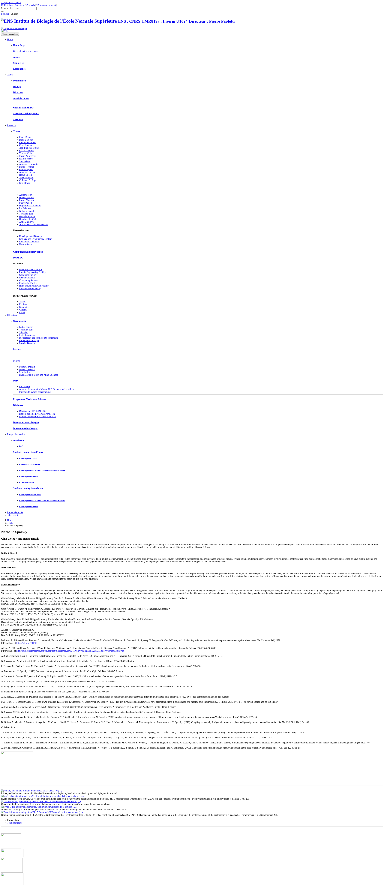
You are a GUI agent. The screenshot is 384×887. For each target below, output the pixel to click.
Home (10, 39)
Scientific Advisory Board (26, 113)
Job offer (23, 332)
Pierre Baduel (25, 137)
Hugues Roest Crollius (30, 205)
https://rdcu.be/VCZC (26, 643)
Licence (17, 349)
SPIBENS (18, 119)
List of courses (26, 327)
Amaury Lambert (27, 172)
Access (16, 57)
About (10, 74)
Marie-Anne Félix (27, 156)
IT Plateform (7, 5)
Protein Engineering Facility (32, 272)
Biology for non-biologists (26, 422)
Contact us (18, 63)
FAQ (21, 446)
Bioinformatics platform (30, 269)
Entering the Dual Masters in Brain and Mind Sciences (42, 470)
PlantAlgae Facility (28, 283)
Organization (20, 321)
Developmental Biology (30, 236)
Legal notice (19, 69)
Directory (19, 5)
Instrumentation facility (30, 288)
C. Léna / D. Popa (27, 180)
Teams (16, 131)
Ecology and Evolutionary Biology (35, 239)
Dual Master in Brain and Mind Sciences (38, 375)
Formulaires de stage (29, 340)
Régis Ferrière (26, 158)
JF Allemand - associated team (33, 224)
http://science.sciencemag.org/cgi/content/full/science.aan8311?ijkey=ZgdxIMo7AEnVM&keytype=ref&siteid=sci (70, 651)
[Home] (7, 21)
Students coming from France (28, 452)
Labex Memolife (15, 512)
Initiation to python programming (35, 392)
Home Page (19, 45)
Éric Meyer (24, 183)
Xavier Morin (25, 195)
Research (11, 125)
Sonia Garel (24, 161)
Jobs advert (12, 515)
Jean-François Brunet (29, 148)
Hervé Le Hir (25, 175)
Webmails (30, 5)
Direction (18, 92)
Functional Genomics (29, 241)
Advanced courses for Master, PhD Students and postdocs (46, 389)
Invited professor (27, 335)
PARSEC (18, 257)
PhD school (24, 386)
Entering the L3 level (28, 458)
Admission (18, 440)
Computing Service (28, 280)
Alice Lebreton (26, 177)
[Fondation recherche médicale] (12, 871)
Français (5, 13)
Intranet (52, 5)
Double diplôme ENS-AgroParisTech (37, 414)
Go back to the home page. (26, 51)
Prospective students (16, 434)
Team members (14, 822)
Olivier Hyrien (26, 169)
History (17, 86)
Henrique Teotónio (28, 219)
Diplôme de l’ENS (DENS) (32, 411)
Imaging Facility (27, 277)
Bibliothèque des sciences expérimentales (38, 337)
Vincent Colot (25, 153)
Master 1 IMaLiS (27, 366)
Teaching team (26, 329)
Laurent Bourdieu (27, 142)
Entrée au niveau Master (29, 464)
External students (26, 482)
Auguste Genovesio (28, 164)
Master (16, 360)
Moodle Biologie (27, 343)
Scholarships (25, 372)
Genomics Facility (27, 275)
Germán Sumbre (27, 216)
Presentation (19, 80)
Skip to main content (11, 2)
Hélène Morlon (26, 197)
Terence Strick (26, 213)
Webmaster (41, 5)
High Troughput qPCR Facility (34, 285)
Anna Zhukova (26, 222)
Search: (4, 8)
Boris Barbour (26, 139)
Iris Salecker (25, 208)
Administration (21, 98)
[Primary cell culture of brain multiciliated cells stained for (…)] (31, 790)
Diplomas (18, 405)
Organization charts (23, 107)
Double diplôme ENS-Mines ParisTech (37, 416)
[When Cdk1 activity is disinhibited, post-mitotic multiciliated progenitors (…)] (38, 807)
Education (12, 315)
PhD (15, 380)
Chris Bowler (25, 145)
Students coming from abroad (28, 488)
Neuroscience (25, 244)
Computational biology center (28, 252)
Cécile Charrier (26, 150)
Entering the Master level (30, 494)
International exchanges (25, 428)
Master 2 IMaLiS (27, 369)
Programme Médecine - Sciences (29, 399)
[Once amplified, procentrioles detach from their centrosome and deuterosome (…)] (41, 801)
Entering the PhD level (28, 476)
